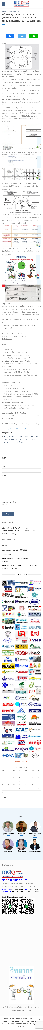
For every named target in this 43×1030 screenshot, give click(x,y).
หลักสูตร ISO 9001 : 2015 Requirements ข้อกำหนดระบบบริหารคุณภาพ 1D (20, 566)
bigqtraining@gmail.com (17, 897)
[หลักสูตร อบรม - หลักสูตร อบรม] (21, 4)
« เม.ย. (4, 797)
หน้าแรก (4, 545)
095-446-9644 (17, 891)
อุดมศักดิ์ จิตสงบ (8, 834)
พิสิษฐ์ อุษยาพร (8, 851)
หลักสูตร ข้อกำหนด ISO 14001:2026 (14, 550)
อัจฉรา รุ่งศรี (22, 834)
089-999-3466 (17, 889)
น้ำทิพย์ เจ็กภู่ (22, 851)
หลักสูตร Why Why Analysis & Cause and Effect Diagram (19, 559)
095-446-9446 (33, 891)
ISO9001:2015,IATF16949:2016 (10, 11)
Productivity (6, 554)
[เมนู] (4, 4)
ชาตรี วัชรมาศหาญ (35, 851)
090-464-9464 (33, 889)
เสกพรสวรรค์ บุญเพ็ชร (35, 834)
